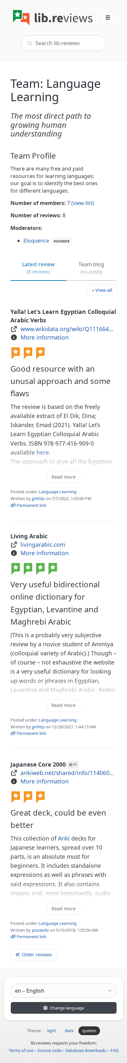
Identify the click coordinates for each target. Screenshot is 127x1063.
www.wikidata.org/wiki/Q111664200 (70, 329)
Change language (66, 1008)
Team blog (91, 268)
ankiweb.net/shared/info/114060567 (70, 773)
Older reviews (36, 954)
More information (45, 337)
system (89, 1030)
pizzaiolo (40, 930)
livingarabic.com (43, 544)
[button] (108, 17)
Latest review (38, 268)
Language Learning (58, 492)
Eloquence (36, 240)
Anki (64, 838)
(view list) (82, 203)
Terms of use (21, 1050)
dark (69, 1030)
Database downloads (85, 1050)
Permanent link (31, 505)
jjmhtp (38, 498)
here (42, 452)
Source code (49, 1050)
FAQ (114, 1050)
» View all (102, 290)
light (51, 1030)
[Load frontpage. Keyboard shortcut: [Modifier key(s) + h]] (52, 18)
